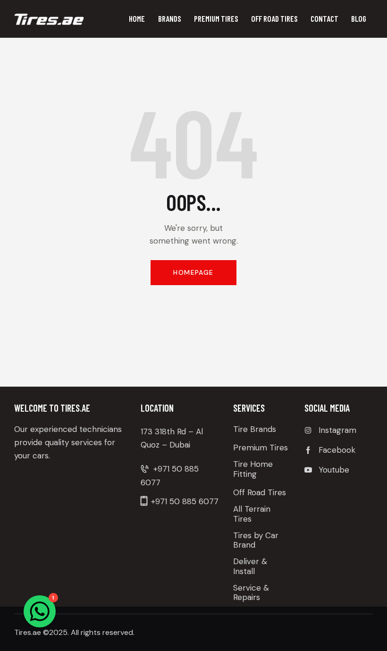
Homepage (193, 272)
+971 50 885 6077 (185, 501)
